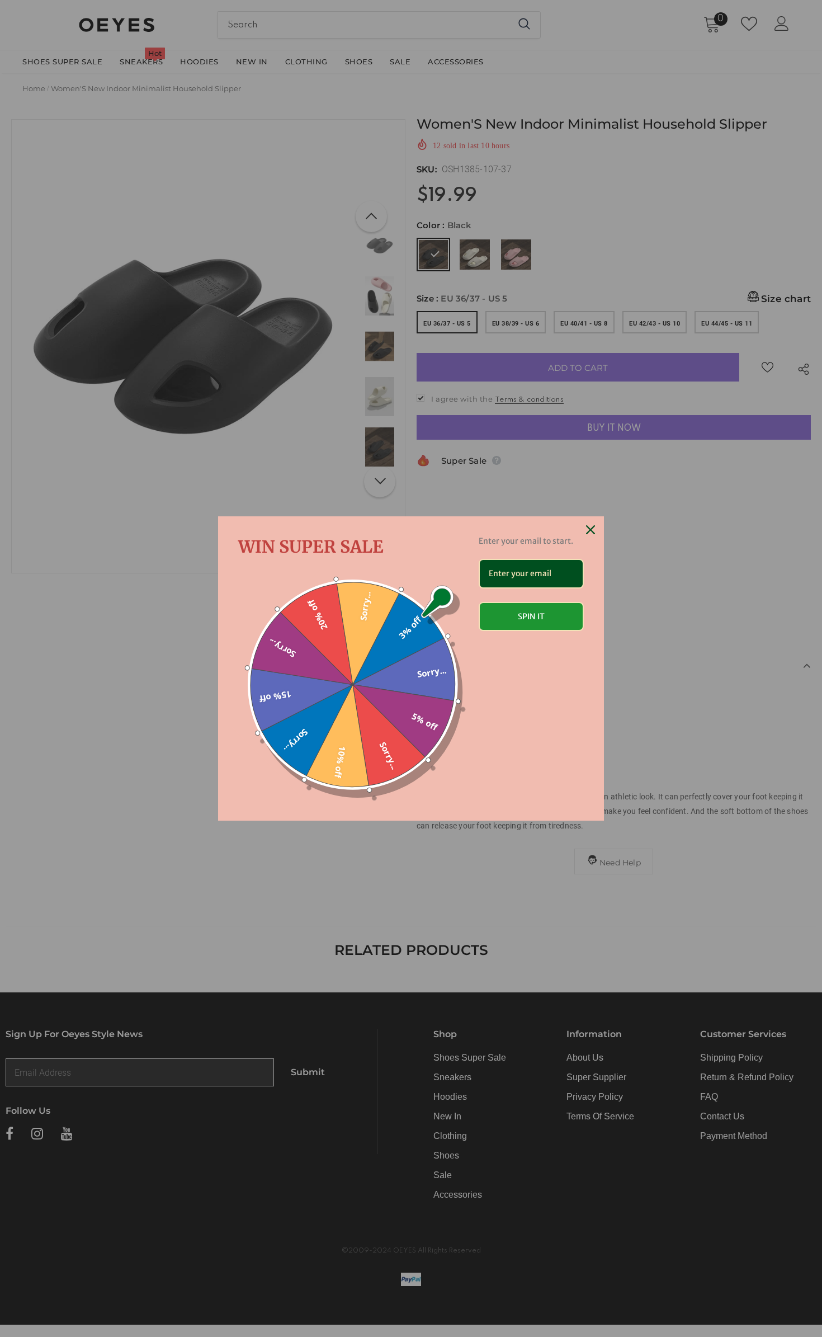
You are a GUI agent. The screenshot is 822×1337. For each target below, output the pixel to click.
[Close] (590, 529)
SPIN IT (531, 616)
